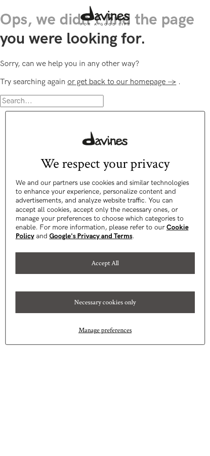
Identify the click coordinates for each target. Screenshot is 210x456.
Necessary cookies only (105, 302)
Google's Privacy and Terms (90, 236)
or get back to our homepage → (121, 82)
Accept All (105, 263)
